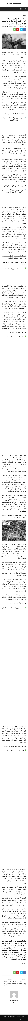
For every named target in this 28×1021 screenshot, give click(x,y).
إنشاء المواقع (12, 1016)
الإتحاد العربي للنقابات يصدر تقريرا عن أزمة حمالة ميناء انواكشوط (8, 983)
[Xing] (14, 1002)
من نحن (7, 1016)
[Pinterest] (17, 29)
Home (25, 12)
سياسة (21, 12)
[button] (26, 9)
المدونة (18, 1016)
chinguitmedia (5, 26)
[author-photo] (14, 998)
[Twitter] (21, 29)
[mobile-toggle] (20, 9)
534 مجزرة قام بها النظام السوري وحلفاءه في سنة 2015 (20, 983)
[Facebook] (24, 29)
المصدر (24, 963)
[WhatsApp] (14, 29)
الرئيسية (22, 1016)
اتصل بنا (4, 1016)
